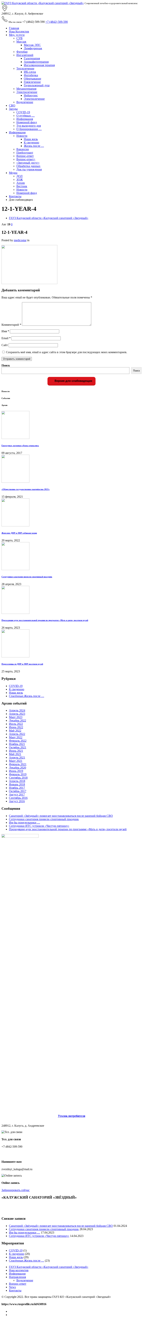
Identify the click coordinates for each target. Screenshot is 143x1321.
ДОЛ (19, 176)
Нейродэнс (31, 95)
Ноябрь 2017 (17, 787)
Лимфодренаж (33, 48)
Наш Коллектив (19, 31)
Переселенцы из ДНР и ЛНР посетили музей (22, 664)
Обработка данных (28, 166)
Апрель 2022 (17, 734)
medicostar (20, 240)
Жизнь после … (34, 145)
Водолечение (24, 102)
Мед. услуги (17, 34)
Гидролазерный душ (37, 85)
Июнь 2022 (16, 727)
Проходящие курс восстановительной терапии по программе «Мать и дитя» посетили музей (44, 620)
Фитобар (22, 51)
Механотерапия (26, 88)
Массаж (21, 41)
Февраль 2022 (17, 740)
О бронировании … (29, 129)
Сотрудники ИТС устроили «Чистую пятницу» (39, 825)
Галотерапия (32, 58)
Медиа (13, 172)
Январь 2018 (17, 784)
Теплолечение (25, 68)
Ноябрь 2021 (17, 744)
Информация (24, 119)
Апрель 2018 (17, 781)
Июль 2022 (16, 723)
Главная (14, 28)
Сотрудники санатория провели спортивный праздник (26, 577)
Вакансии (22, 149)
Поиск (5, 365)
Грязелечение (32, 82)
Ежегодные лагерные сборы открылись (20, 445)
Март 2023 (15, 717)
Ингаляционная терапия (39, 65)
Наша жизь (31, 139)
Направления (17, 1277)
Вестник (21, 186)
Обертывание (32, 78)
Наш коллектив (18, 1270)
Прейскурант (24, 152)
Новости (21, 135)
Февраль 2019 (17, 774)
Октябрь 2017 (17, 791)
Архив (20, 182)
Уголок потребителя (71, 1115)
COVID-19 (23, 112)
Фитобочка (31, 75)
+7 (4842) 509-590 (56, 21)
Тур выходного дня (28, 125)
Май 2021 (15, 754)
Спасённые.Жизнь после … (26, 696)
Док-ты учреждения (29, 169)
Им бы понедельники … (24, 822)
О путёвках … (25, 115)
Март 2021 (15, 760)
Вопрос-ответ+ (25, 159)
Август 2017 (17, 794)
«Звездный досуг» (27, 162)
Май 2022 (15, 730)
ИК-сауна (30, 71)
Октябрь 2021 (17, 747)
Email (6, 338)
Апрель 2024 (17, 710)
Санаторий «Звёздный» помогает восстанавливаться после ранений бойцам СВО (61, 815)
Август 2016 (17, 801)
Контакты (15, 196)
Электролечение (26, 92)
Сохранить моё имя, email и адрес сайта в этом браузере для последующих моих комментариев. (66, 352)
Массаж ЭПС (32, 45)
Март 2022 (15, 737)
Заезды (13, 108)
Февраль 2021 (17, 764)
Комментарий (11, 324)
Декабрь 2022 (17, 720)
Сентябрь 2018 (18, 777)
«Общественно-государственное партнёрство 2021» (25, 489)
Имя (5, 331)
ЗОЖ (19, 179)
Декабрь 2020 (17, 767)
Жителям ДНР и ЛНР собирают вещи (19, 533)
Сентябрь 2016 (18, 797)
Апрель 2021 (17, 757)
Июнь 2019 (16, 771)
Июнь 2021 (16, 750)
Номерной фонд (26, 122)
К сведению (31, 142)
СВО (12, 105)
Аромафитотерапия (36, 61)
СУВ (19, 38)
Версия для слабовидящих (73, 380)
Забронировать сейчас (15, 1190)
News (12, 1287)
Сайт (4, 345)
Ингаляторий (24, 55)
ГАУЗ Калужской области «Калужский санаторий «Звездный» (48, 218)
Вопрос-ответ (25, 156)
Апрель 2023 (17, 713)
